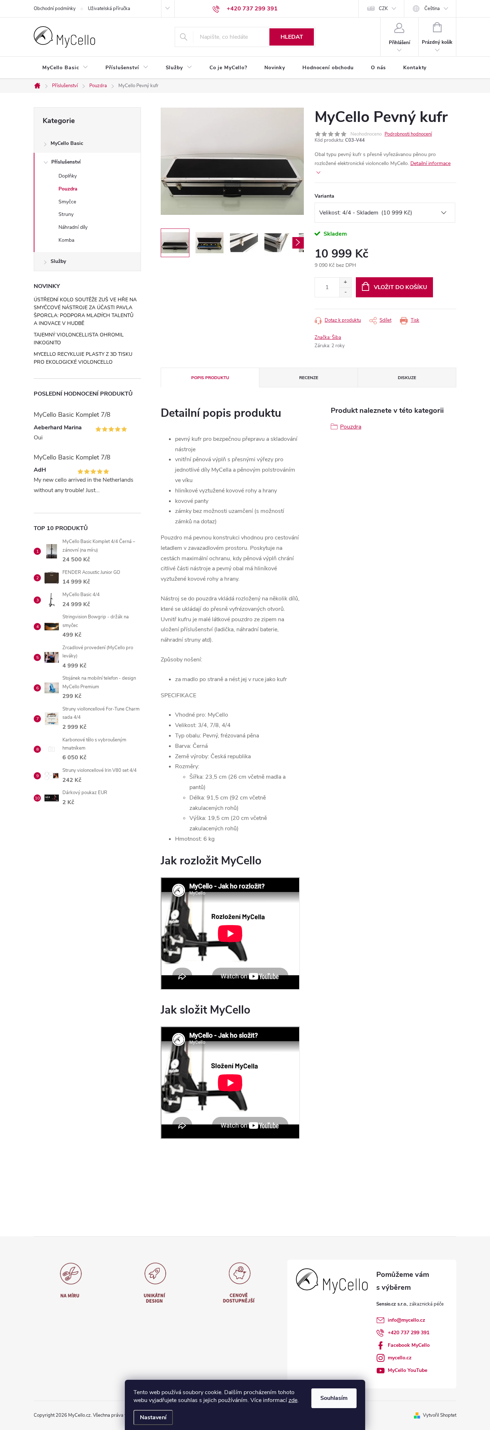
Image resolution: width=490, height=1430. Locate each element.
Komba (66, 240)
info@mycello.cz (406, 1320)
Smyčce (67, 201)
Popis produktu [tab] (210, 378)
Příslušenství (66, 162)
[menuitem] (65, 68)
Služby (58, 261)
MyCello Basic (67, 143)
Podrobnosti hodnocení (408, 134)
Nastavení (153, 1417)
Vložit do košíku (400, 287)
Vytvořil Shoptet (439, 1415)
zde (292, 1400)
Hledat (292, 37)
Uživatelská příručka (109, 8)
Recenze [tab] (308, 378)
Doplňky (67, 176)
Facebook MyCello (409, 1345)
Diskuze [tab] (407, 378)
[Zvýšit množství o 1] (345, 282)
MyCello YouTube (407, 1370)
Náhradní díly (73, 227)
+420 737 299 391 (408, 1332)
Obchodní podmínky (55, 8)
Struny (66, 214)
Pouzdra (67, 188)
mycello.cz (399, 1357)
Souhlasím (334, 1398)
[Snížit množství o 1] (345, 292)
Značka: (328, 337)
